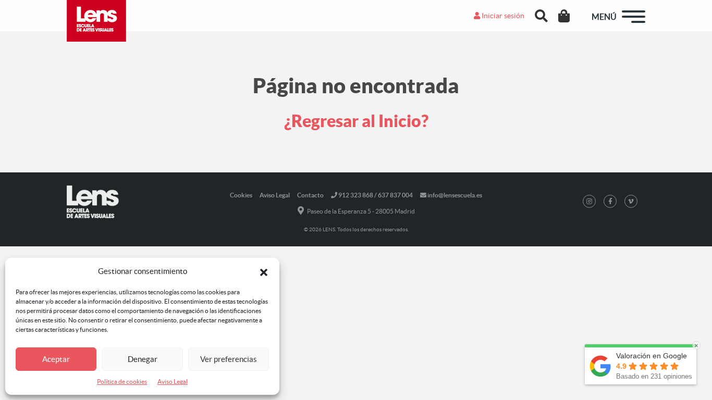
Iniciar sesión (502, 15)
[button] (264, 271)
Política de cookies (122, 381)
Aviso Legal (172, 381)
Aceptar (56, 359)
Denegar (142, 359)
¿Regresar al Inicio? (356, 120)
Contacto (310, 195)
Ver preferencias (228, 359)
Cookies (241, 195)
